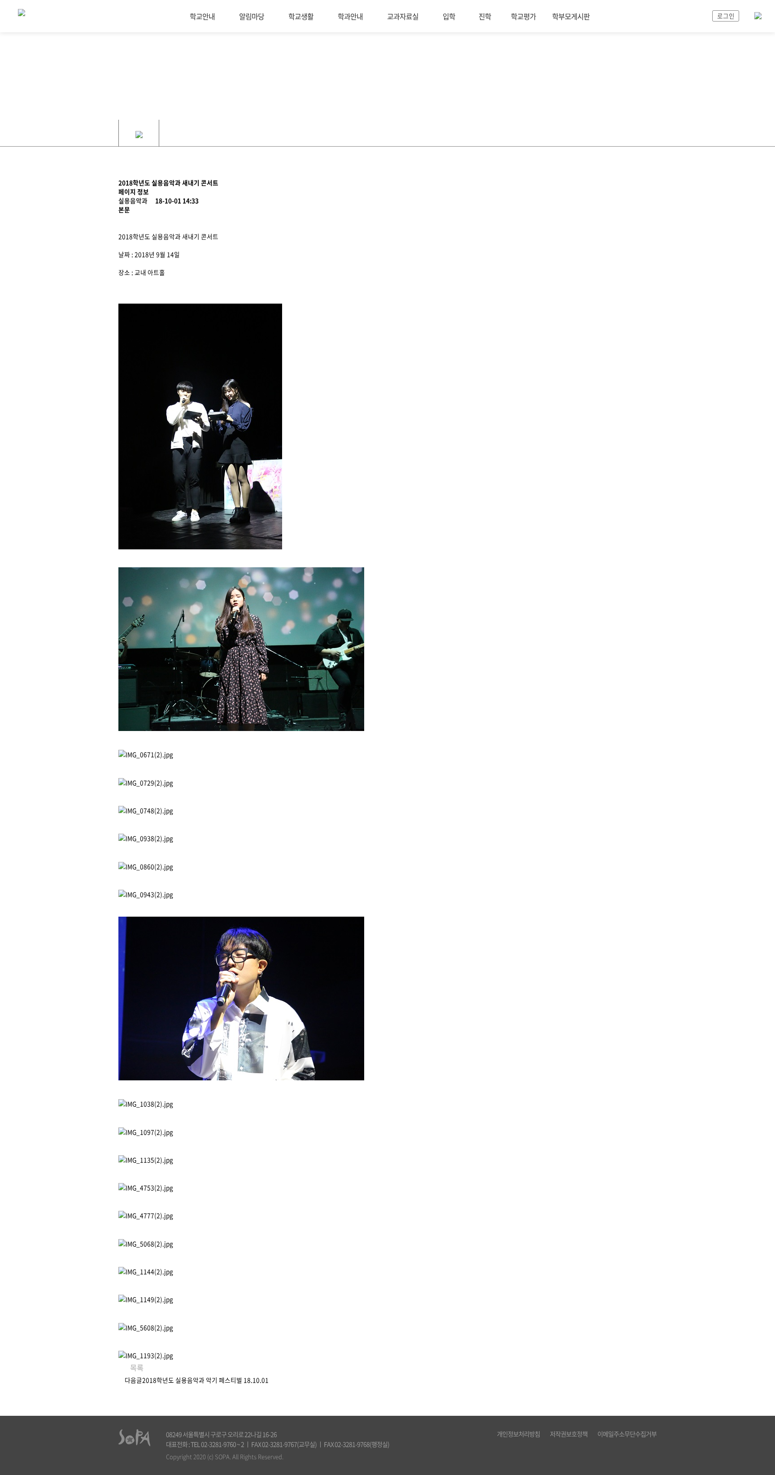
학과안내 (350, 16)
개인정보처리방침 (518, 1433)
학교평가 (523, 16)
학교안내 (202, 16)
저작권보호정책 (569, 1433)
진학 (485, 16)
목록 (136, 1367)
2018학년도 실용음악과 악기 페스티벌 (192, 1379)
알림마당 (251, 16)
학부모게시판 (571, 16)
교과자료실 (402, 16)
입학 (449, 16)
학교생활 (300, 16)
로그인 (726, 15)
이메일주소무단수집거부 (627, 1433)
